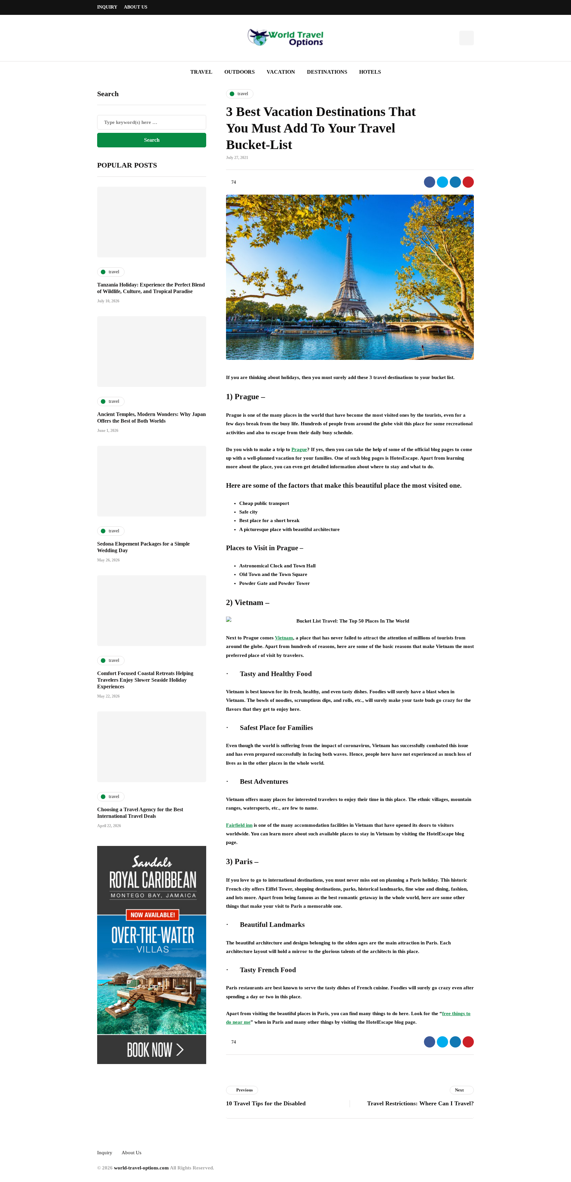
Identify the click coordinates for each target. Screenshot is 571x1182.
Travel (201, 72)
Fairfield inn (239, 825)
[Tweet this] (442, 182)
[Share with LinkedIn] (455, 182)
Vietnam (284, 637)
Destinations (327, 72)
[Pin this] (468, 182)
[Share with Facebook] (429, 182)
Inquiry (107, 7)
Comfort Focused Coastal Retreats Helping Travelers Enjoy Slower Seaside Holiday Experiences (145, 679)
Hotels (370, 72)
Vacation (281, 72)
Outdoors (239, 72)
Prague (299, 449)
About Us (135, 7)
